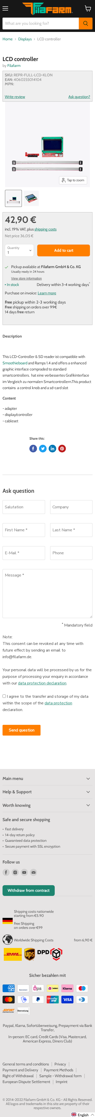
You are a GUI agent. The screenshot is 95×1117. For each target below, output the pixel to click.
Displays (25, 39)
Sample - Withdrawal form (60, 1076)
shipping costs (45, 229)
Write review (15, 97)
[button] (83, 1114)
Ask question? (79, 97)
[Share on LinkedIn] (52, 448)
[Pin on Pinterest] (62, 448)
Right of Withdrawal (18, 1076)
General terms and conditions (26, 1064)
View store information (26, 278)
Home (8, 39)
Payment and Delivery (20, 1070)
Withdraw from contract (29, 890)
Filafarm (14, 65)
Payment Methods (58, 1070)
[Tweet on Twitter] (43, 448)
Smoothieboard (15, 363)
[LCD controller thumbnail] (13, 198)
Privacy (60, 1064)
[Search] (85, 23)
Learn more (47, 293)
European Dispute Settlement (26, 1081)
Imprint (61, 1081)
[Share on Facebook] (33, 448)
